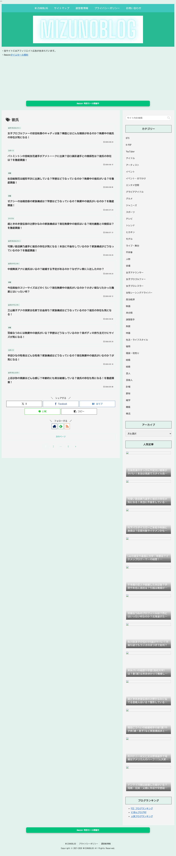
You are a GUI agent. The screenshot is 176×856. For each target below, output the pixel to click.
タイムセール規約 (19, 55)
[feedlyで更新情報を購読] (61, 426)
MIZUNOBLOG (70, 844)
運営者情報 (106, 844)
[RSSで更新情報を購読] (67, 426)
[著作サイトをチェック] (54, 426)
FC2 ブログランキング (142, 808)
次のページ (61, 437)
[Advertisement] (88, 77)
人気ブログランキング (142, 816)
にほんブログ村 (138, 812)
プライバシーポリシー (88, 844)
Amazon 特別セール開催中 (88, 103)
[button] (79, 411)
